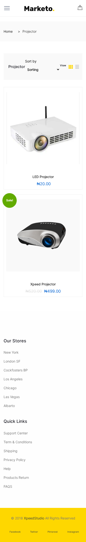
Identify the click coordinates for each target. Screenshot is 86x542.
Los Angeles (13, 379)
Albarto (9, 406)
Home (8, 31)
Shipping (10, 451)
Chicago (10, 388)
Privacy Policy (15, 460)
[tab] (71, 67)
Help (7, 469)
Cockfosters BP (16, 370)
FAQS (8, 486)
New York (11, 352)
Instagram (73, 531)
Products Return (16, 477)
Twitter (34, 531)
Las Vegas (12, 397)
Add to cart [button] (32, 176)
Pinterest (53, 531)
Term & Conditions (18, 442)
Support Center (16, 433)
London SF (12, 361)
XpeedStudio (34, 518)
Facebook (15, 531)
